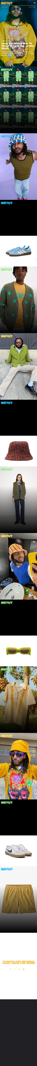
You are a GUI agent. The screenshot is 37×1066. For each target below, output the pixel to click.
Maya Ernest (4, 7)
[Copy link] (19, 969)
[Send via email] (23, 969)
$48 (10, 509)
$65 (3, 913)
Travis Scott (24, 110)
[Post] (15, 969)
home (15, 963)
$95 (31, 218)
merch (24, 522)
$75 (21, 818)
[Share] (10, 969)
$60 (3, 419)
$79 (12, 618)
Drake (3, 112)
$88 (29, 311)
